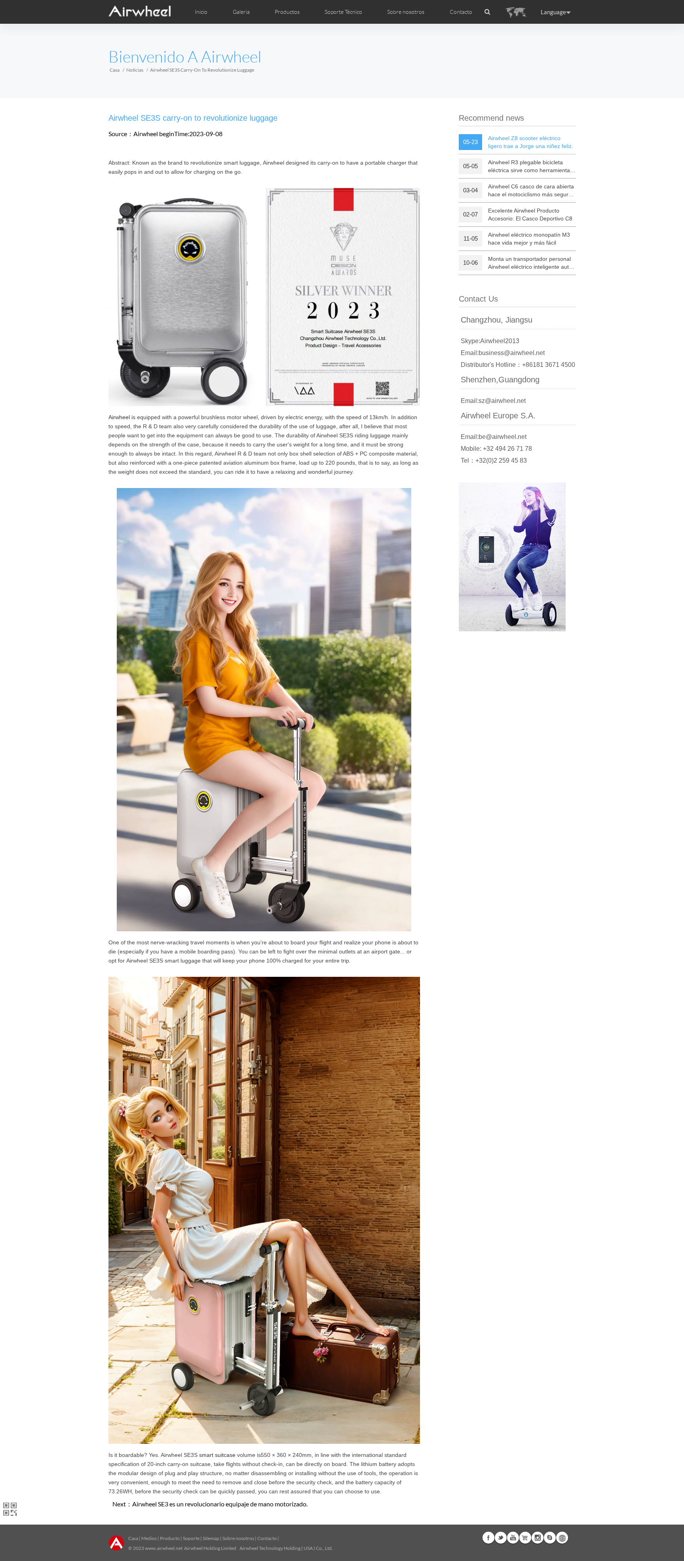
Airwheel (119, 417)
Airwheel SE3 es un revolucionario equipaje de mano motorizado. (220, 1504)
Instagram (537, 1538)
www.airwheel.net (163, 1548)
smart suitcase (217, 1455)
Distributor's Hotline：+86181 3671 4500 (518, 364)
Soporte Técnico (343, 12)
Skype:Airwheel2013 (490, 341)
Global (562, 1538)
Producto (170, 1538)
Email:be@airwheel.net (493, 436)
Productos (287, 12)
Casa (115, 70)
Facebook (488, 1538)
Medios (149, 1538)
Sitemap (211, 1538)
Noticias (134, 70)
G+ (525, 1538)
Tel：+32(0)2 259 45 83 (494, 460)
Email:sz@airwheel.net (493, 400)
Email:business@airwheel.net (503, 352)
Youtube (513, 1538)
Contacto (461, 12)
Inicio (201, 12)
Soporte (191, 1538)
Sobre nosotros (238, 1538)
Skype (550, 1538)
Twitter (501, 1538)
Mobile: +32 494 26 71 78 (496, 448)
